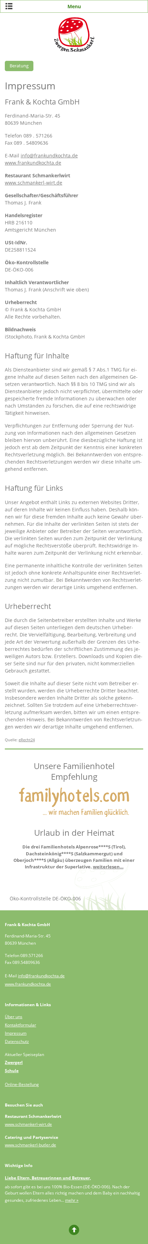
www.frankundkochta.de (33, 162)
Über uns (13, 1017)
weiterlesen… (108, 867)
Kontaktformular (20, 1025)
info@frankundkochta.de (49, 155)
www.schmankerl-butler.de (30, 1145)
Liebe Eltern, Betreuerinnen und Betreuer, (48, 1178)
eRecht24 (27, 739)
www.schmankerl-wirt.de (33, 182)
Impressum (16, 1033)
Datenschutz (17, 1041)
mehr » (71, 1200)
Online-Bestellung (22, 1084)
